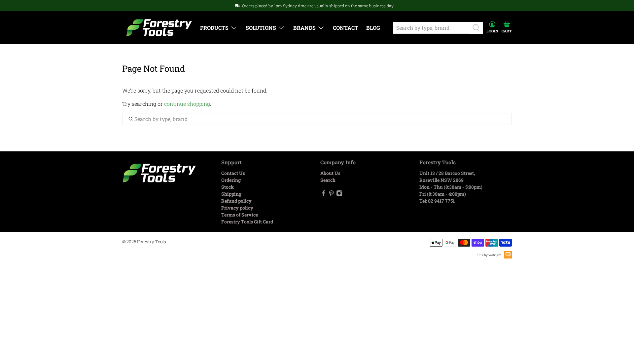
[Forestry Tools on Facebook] (323, 194)
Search (327, 180)
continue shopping (187, 103)
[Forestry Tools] (159, 28)
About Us (330, 173)
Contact (345, 27)
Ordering (231, 180)
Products (214, 27)
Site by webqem (489, 255)
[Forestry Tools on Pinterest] (331, 194)
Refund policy (236, 201)
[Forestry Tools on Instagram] (339, 194)
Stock (227, 187)
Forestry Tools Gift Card (247, 221)
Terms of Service (239, 215)
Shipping (231, 194)
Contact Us (233, 173)
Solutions (261, 27)
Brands (304, 27)
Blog (373, 27)
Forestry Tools (151, 242)
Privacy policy (237, 208)
